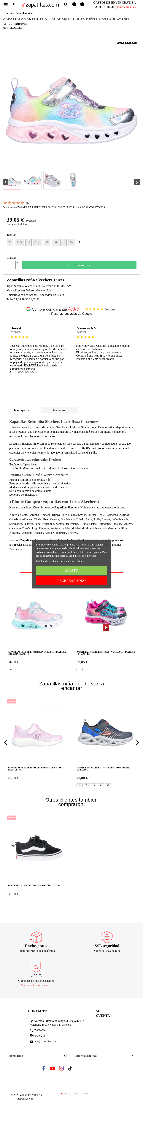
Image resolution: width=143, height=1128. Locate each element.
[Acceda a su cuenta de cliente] (74, 5)
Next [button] (134, 351)
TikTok (73, 1069)
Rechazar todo (71, 581)
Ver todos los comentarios (36, 985)
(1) (27, 203)
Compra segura (79, 265)
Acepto (71, 570)
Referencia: (8, 24)
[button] (5, 743)
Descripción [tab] (21, 410)
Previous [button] (8, 351)
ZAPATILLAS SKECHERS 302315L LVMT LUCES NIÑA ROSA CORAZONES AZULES (37, 653)
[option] (39, 351)
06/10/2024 (82, 332)
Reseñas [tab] (59, 410)
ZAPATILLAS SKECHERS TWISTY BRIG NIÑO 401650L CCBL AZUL (103, 769)
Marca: (6, 28)
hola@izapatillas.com (43, 1041)
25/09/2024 (16, 332)
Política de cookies (47, 561)
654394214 (38, 1030)
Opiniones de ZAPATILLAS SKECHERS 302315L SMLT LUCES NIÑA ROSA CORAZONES (54, 207)
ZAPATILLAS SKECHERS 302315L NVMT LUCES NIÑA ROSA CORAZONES (106, 653)
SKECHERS (16, 28)
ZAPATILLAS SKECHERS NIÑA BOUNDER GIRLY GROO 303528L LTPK (35, 769)
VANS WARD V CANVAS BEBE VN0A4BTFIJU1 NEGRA (34, 885)
